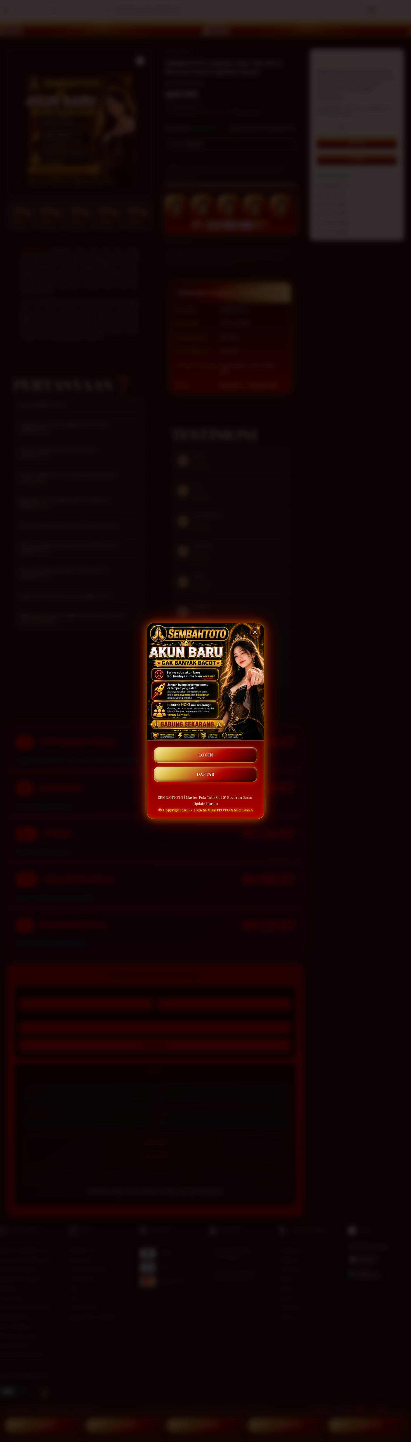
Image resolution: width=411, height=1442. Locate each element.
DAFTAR (205, 774)
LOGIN (205, 755)
